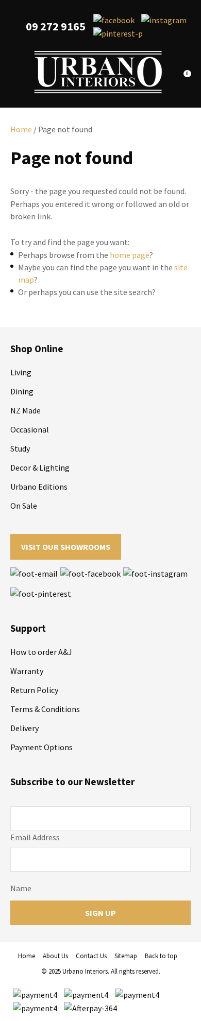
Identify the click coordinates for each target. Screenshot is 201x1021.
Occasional (29, 429)
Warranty (26, 671)
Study (20, 448)
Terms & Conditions (45, 709)
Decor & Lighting (40, 467)
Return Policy (34, 690)
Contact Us (91, 955)
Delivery (24, 728)
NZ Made (25, 410)
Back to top (161, 955)
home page (129, 255)
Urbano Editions (39, 486)
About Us (55, 955)
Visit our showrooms (65, 547)
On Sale (23, 505)
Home (21, 129)
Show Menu (16, 72)
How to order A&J (41, 652)
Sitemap (125, 955)
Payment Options (41, 747)
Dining (22, 391)
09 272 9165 (56, 26)
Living (20, 372)
